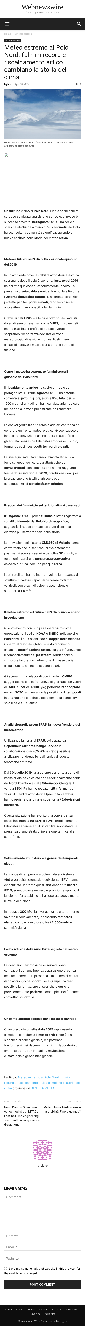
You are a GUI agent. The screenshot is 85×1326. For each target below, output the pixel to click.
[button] (7, 24)
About (8, 1309)
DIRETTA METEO (43, 1088)
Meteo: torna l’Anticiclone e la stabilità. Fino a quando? (62, 1110)
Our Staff (57, 1309)
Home (7, 33)
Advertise (35, 1314)
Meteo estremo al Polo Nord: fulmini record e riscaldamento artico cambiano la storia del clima (36, 62)
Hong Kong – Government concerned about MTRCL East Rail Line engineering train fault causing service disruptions (22, 1116)
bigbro (7, 84)
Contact (31, 1309)
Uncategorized (23, 33)
